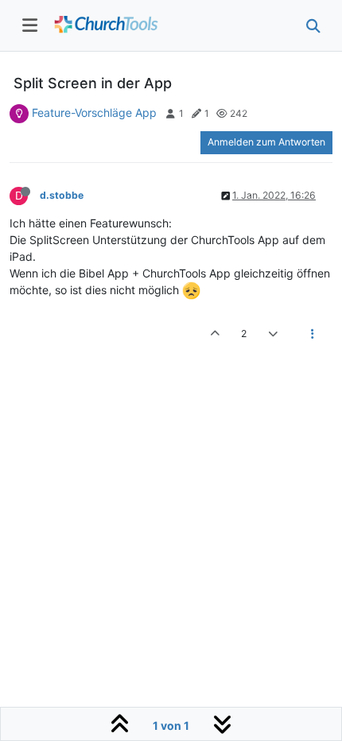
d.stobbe (62, 195)
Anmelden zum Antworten (266, 142)
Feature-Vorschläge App (94, 112)
